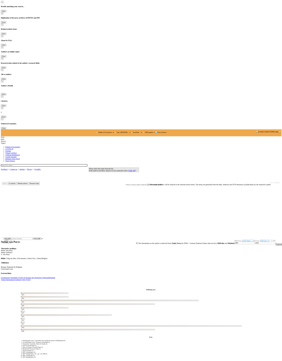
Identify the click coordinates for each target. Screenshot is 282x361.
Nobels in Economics (12, 147)
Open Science (10, 161)
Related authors (23, 183)
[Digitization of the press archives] (161, 132)
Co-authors (12, 183)
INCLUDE (8, 238)
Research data (34, 183)
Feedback (4, 169)
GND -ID (131, 171)
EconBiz (38, 169)
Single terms (6, 240)
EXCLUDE (37, 238)
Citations (279, 244)
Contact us (13, 169)
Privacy (29, 169)
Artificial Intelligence (12, 155)
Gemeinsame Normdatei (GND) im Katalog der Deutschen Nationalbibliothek (28, 278)
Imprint (22, 169)
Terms (5, 183)
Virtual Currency (11, 153)
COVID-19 (9, 149)
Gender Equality (11, 157)
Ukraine (8, 151)
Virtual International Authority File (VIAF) (16, 280)
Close (3, 11)
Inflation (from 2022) (12, 159)
